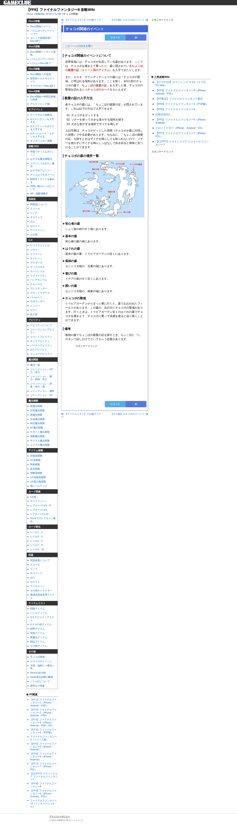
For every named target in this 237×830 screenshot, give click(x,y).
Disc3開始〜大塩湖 (40, 74)
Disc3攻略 (34, 68)
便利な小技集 (37, 685)
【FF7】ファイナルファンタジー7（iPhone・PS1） (43, 766)
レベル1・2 (36, 532)
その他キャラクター (41, 590)
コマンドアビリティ (41, 336)
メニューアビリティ (41, 354)
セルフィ (35, 226)
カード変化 (34, 526)
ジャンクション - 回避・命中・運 (41, 385)
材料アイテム (37, 628)
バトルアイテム (38, 613)
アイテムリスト (36, 603)
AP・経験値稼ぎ (39, 193)
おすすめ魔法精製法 (41, 159)
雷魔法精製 (36, 406)
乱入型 (33, 314)
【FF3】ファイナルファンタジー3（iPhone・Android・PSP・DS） (43, 722)
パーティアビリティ (41, 345)
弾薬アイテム (37, 633)
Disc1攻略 (34, 21)
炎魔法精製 (36, 414)
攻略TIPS (33, 146)
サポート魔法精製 (40, 432)
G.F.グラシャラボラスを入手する (42, 128)
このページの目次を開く (79, 45)
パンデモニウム (38, 279)
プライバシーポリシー (59, 816)
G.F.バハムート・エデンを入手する (42, 135)
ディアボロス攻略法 (41, 114)
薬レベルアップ (38, 486)
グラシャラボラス (40, 292)
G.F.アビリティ (38, 349)
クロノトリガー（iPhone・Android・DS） (179, 127)
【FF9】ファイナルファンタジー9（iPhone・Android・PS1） (43, 793)
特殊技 (32, 199)
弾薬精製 (35, 464)
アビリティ (34, 320)
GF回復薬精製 (38, 477)
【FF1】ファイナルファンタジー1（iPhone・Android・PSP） (43, 702)
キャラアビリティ (40, 341)
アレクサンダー (38, 288)
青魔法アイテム (38, 637)
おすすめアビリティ (41, 170)
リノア (33, 213)
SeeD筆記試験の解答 (41, 677)
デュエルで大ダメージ (42, 174)
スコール (35, 208)
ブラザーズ (36, 262)
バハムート (36, 297)
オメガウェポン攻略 (41, 140)
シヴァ (33, 249)
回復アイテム (37, 608)
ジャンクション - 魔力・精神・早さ (41, 378)
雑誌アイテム (37, 641)
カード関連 (34, 491)
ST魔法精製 (36, 427)
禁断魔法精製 (37, 436)
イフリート (36, 254)
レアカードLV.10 (39, 514)
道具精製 (35, 468)
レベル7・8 (36, 545)
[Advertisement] (104, 373)
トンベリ (35, 305)
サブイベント (35, 109)
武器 (30, 555)
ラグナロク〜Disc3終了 (43, 85)
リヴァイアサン (38, 275)
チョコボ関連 (37, 656)
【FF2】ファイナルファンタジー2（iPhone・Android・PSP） (43, 712)
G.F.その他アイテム (41, 624)
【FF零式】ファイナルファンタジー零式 (179, 98)
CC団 (33, 496)
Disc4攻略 (34, 91)
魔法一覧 (35, 365)
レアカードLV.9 (38, 509)
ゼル (32, 221)
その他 (33, 234)
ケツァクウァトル (40, 245)
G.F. (30, 240)
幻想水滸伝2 (162, 114)
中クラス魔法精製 (40, 440)
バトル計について (40, 681)
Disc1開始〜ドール (40, 26)
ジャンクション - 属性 (42, 391)
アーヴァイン (37, 230)
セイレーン (36, 258)
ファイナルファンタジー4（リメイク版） (43, 738)
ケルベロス (36, 284)
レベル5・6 (36, 540)
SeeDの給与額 (38, 672)
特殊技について (38, 204)
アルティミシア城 (40, 103)
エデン (33, 310)
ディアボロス (37, 267)
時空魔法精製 (37, 423)
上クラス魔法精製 (40, 444)
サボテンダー (37, 301)
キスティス (36, 217)
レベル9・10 (37, 549)
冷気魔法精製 (37, 410)
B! (136, 37)
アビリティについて (41, 325)
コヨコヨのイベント (41, 661)
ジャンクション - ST (41, 395)
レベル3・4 (36, 536)
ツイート (115, 37)
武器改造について (40, 560)
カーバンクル (37, 271)
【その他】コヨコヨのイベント (128, 19)
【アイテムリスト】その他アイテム (81, 21)
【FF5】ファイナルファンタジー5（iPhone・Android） (43, 746)
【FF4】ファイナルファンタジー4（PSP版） (43, 731)
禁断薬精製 (36, 473)
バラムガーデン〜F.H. (42, 59)
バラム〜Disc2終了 (40, 63)
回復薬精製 (36, 455)
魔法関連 (33, 359)
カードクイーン (38, 501)
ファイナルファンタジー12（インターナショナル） (43, 803)
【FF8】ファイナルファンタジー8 (175, 109)
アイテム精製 (35, 450)
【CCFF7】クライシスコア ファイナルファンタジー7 (44, 776)
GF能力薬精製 (38, 481)
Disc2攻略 (34, 46)
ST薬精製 (35, 460)
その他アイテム (38, 646)
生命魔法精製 (37, 419)
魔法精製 (33, 400)
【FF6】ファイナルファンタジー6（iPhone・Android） (43, 756)
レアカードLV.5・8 (40, 505)
